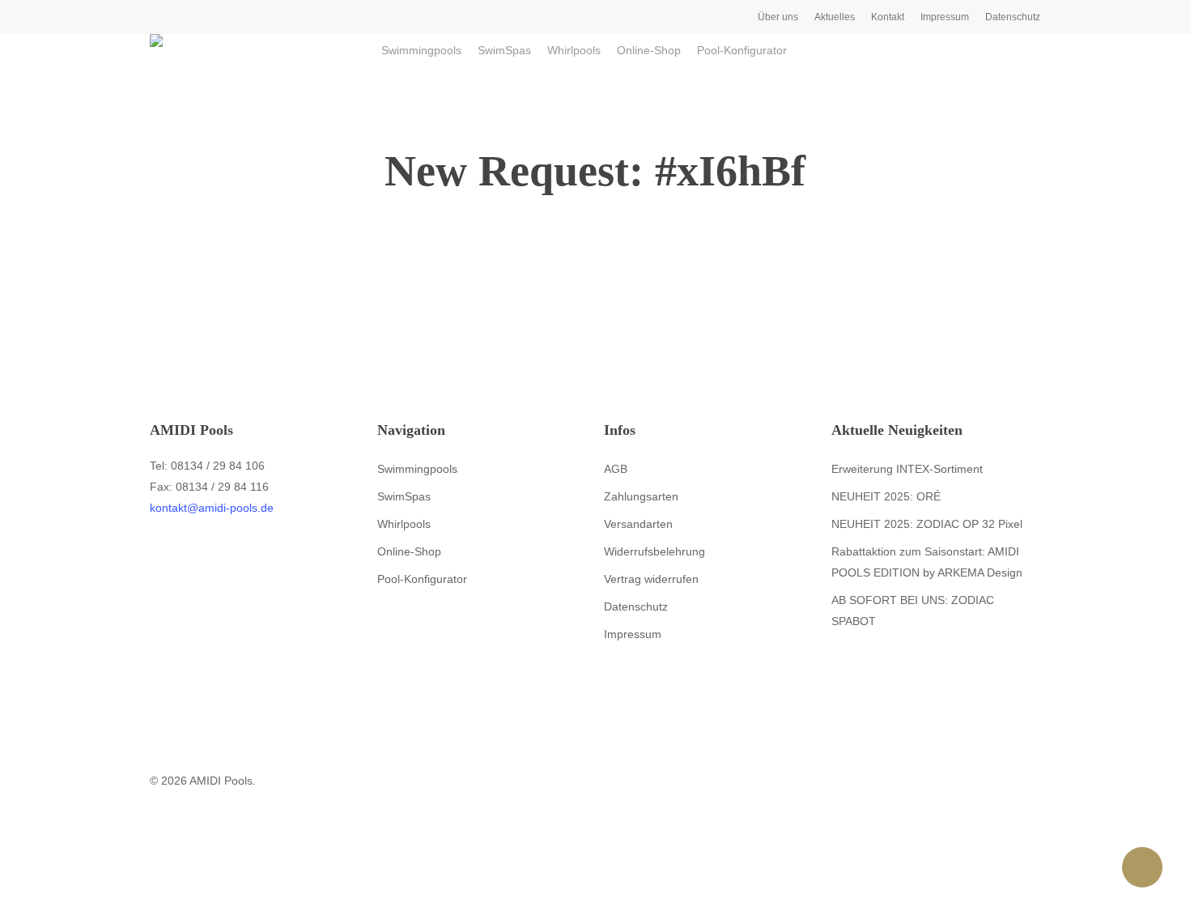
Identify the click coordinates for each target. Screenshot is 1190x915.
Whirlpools (404, 523)
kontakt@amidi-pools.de (212, 507)
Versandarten (638, 523)
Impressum (632, 634)
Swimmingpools (417, 468)
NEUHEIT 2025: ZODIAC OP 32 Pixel (926, 523)
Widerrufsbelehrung (654, 551)
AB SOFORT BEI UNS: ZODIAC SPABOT (912, 611)
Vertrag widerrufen (651, 578)
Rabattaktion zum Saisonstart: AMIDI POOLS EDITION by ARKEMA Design (926, 562)
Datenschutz (636, 606)
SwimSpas (404, 496)
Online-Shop (409, 551)
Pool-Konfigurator (422, 578)
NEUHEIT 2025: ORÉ (886, 496)
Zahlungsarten (641, 496)
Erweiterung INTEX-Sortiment (907, 468)
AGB (615, 468)
